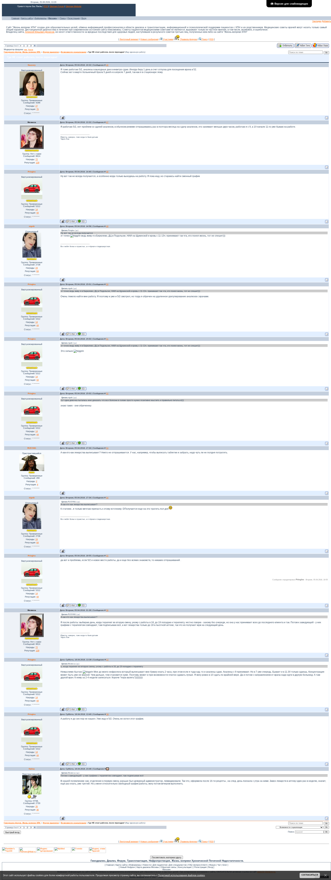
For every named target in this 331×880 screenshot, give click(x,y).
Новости (147, 865)
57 (107, 660)
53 (107, 448)
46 (107, 65)
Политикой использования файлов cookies (181, 875)
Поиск (63, 18)
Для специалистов (178, 865)
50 (107, 284)
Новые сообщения (149, 39)
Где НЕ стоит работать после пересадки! (106, 52)
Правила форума (188, 39)
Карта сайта (27, 18)
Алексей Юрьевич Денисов (39, 32)
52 (107, 393)
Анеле (30, 50)
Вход (83, 18)
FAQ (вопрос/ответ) (197, 865)
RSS (46, 6)
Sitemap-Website (73, 6)
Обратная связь (168, 867)
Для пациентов (160, 865)
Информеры (40, 18)
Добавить (326, 21)
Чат (219, 865)
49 (107, 226)
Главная (15, 18)
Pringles (32, 172)
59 (107, 769)
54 (107, 498)
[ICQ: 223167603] (81, 221)
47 (107, 122)
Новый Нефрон (127, 867)
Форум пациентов (51, 52)
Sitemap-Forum (57, 6)
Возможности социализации (73, 52)
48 (107, 172)
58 (107, 714)
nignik (32, 226)
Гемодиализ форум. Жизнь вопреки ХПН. (22, 52)
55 (107, 556)
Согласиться (310, 875)
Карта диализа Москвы (148, 867)
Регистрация (73, 18)
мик (25, 50)
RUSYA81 (31, 448)
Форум (212, 865)
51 (107, 339)
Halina (32, 769)
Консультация (184, 867)
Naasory (32, 65)
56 (107, 610)
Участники (167, 39)
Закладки (316, 21)
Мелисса (32, 122)
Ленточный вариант (129, 39)
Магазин (166, 869)
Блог (225, 865)
